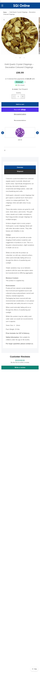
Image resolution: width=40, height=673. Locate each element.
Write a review (20, 367)
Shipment (20, 171)
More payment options (20, 114)
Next (37, 132)
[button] (2, 5)
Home (5, 12)
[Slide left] (16, 58)
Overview (20, 167)
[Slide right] (24, 58)
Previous (2, 132)
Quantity (18, 92)
